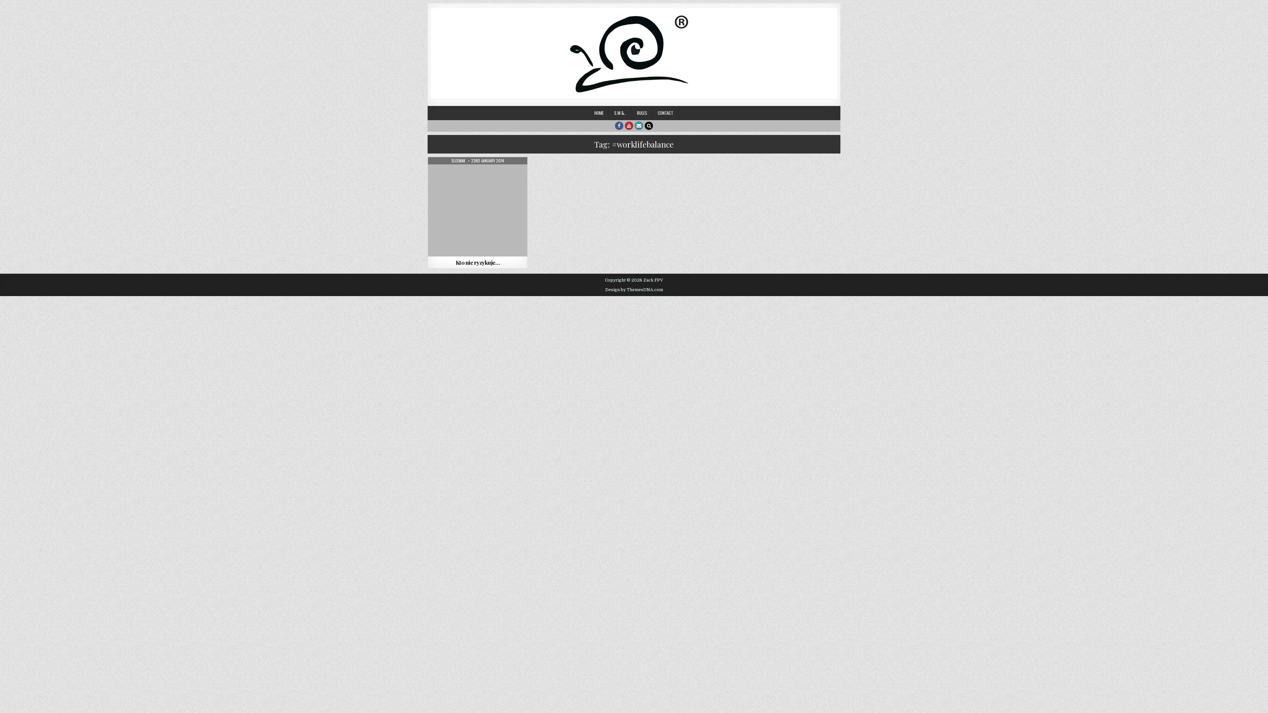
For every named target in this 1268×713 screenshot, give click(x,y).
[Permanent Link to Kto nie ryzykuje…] (477, 206)
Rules (642, 113)
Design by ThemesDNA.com (634, 290)
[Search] (649, 126)
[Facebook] (619, 126)
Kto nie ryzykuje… (478, 262)
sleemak (458, 161)
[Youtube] (629, 126)
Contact (665, 113)
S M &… (620, 113)
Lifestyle (477, 173)
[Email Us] (639, 126)
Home (599, 113)
